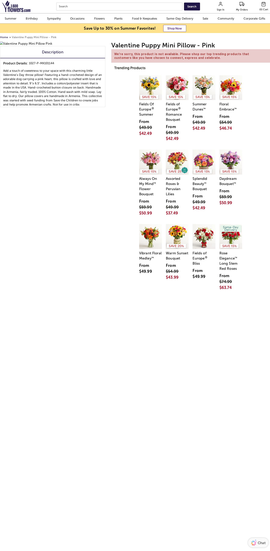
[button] (10, 18)
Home (4, 37)
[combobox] (120, 6)
